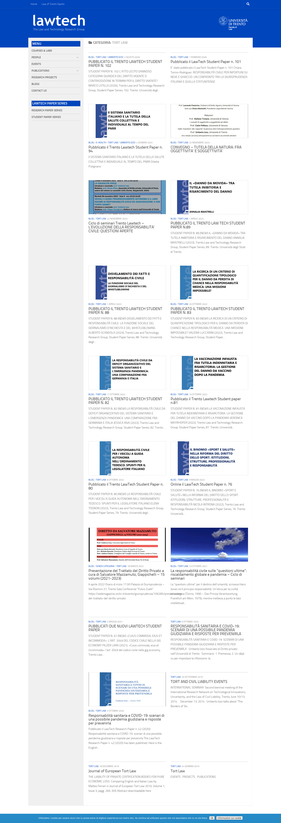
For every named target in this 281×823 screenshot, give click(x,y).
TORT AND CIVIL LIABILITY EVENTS (199, 681)
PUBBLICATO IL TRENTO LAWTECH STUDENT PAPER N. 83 (207, 310)
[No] (277, 818)
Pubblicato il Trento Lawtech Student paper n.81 (206, 401)
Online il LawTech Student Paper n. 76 (201, 484)
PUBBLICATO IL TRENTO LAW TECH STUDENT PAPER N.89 (208, 225)
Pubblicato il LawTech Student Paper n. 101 (206, 61)
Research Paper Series (47, 110)
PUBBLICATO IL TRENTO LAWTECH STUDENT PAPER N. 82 (125, 401)
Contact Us (39, 90)
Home (34, 4)
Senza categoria (105, 566)
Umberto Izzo (115, 57)
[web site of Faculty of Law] (233, 28)
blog (91, 57)
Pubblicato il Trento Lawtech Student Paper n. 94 (125, 149)
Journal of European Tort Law (112, 771)
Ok (212, 818)
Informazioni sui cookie (229, 818)
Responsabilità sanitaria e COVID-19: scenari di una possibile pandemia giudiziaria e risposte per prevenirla (126, 719)
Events (36, 64)
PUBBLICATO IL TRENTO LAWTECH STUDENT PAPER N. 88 (125, 310)
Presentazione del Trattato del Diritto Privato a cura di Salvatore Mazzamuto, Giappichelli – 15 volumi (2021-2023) (126, 574)
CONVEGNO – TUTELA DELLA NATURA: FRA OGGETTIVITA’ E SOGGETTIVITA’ (206, 149)
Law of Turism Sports (53, 4)
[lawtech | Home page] (59, 23)
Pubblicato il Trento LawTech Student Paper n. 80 (125, 486)
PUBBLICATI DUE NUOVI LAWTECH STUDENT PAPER (125, 628)
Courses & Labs (42, 50)
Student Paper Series (46, 117)
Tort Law (101, 57)
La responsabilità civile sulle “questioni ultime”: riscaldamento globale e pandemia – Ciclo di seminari (209, 574)
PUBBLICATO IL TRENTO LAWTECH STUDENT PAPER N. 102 (125, 63)
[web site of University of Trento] (233, 21)
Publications (40, 70)
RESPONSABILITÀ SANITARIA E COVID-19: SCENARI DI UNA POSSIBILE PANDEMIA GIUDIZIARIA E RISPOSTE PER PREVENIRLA (206, 630)
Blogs (35, 84)
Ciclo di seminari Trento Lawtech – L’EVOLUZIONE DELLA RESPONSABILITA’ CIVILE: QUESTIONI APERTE (121, 227)
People (36, 57)
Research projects (44, 77)
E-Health (101, 142)
